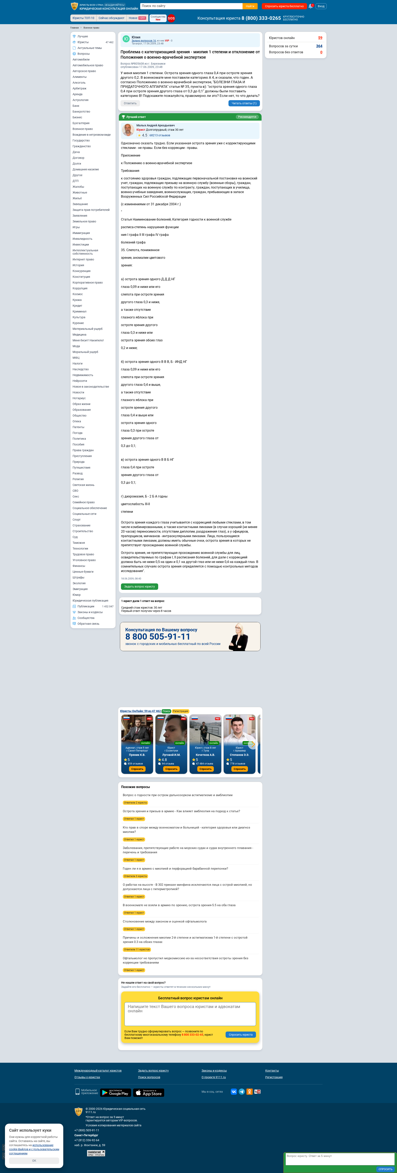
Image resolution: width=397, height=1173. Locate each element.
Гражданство (82, 146)
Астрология (80, 100)
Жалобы (78, 186)
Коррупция (80, 288)
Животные (80, 192)
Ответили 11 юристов (137, 949)
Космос (78, 294)
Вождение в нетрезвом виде (92, 134)
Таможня (79, 542)
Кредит (77, 305)
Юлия (136, 37)
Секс (76, 496)
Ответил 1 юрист (134, 818)
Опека (77, 421)
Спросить (137, 769)
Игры (76, 227)
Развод (78, 473)
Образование (82, 409)
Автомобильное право (88, 65)
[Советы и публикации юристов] (74, 6)
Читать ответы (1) (244, 103)
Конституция (81, 276)
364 (319, 46)
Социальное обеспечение (90, 508)
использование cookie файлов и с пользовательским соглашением (34, 1149)
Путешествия (81, 467)
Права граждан (83, 450)
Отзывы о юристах (87, 1077)
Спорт (77, 519)
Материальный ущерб (88, 328)
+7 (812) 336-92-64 (86, 1140)
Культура (79, 317)
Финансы (79, 566)
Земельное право (84, 221)
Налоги (78, 363)
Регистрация (180, 711)
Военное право (83, 129)
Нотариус (79, 398)
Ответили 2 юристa (135, 802)
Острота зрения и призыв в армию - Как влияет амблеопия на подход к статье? (181, 811)
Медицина (79, 334)
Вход (321, 6)
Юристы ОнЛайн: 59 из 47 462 (140, 711)
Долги (77, 163)
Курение (78, 323)
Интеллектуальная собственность (85, 252)
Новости (78, 392)
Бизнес (77, 117)
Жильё (77, 198)
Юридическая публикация (90, 600)
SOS (171, 18)
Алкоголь (79, 82)
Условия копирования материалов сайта (113, 1125)
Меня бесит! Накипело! (88, 340)
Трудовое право (83, 554)
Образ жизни (81, 404)
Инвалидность (82, 238)
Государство (81, 140)
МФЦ (76, 357)
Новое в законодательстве (91, 386)
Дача (76, 152)
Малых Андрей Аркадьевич (155, 125)
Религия (78, 479)
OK (34, 1160)
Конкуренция (82, 271)
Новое (137, 18)
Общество (79, 415)
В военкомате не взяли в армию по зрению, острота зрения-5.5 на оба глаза (179, 905)
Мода (76, 346)
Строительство (83, 531)
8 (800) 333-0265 (261, 18)
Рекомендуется (247, 116)
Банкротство (81, 111)
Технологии (80, 548)
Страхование (81, 525)
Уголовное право (84, 560)
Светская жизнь (83, 485)
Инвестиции (81, 244)
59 (320, 37)
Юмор (77, 594)
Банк (76, 105)
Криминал (79, 311)
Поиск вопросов (149, 1077)
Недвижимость (83, 375)
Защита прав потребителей (91, 209)
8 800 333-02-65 (192, 1034)
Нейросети (80, 380)
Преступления (82, 456)
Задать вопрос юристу (139, 586)
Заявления (80, 215)
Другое (77, 175)
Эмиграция (80, 589)
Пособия (78, 444)
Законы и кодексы (214, 1070)
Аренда (78, 94)
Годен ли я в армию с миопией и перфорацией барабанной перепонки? (175, 868)
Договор (78, 157)
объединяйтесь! (115, 5)
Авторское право (84, 71)
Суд (75, 537)
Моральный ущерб (85, 352)
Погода (78, 433)
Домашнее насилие (86, 169)
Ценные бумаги (83, 571)
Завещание (80, 204)
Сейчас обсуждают (111, 18)
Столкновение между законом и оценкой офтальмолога (165, 921)
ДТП (76, 181)
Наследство (81, 369)
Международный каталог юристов (98, 1070)
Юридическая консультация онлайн (109, 8)
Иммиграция (81, 233)
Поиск (166, 711)
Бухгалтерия (81, 123)
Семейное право (84, 502)
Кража (77, 300)
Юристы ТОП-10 (83, 18)
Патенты (78, 427)
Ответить (130, 103)
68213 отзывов (156, 135)
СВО (75, 490)
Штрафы (78, 577)
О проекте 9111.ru (214, 1077)
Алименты (80, 76)
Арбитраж (79, 88)
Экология (79, 583)
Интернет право (83, 259)
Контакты (272, 1070)
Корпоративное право (88, 282)
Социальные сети (84, 513)
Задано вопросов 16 (144, 40)
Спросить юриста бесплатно (284, 6)
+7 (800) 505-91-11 (86, 1130)
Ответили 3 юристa (135, 876)
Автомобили (81, 59)
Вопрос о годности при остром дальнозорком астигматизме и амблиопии (178, 795)
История (78, 265)
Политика (79, 438)
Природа (79, 461)
